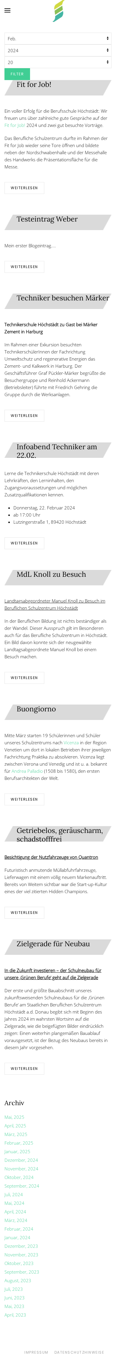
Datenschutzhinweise (79, 1352)
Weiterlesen (24, 187)
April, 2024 (15, 1212)
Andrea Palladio (27, 771)
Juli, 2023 (13, 1289)
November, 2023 (21, 1255)
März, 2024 (15, 1220)
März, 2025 (15, 1134)
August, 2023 (17, 1280)
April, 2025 (15, 1126)
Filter (17, 74)
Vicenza (71, 742)
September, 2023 (21, 1272)
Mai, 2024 (14, 1203)
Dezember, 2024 (21, 1160)
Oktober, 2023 (19, 1263)
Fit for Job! (14, 125)
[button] (7, 10)
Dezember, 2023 (21, 1246)
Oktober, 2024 (19, 1177)
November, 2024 (21, 1169)
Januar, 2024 (17, 1237)
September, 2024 (21, 1186)
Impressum (36, 1352)
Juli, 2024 (13, 1194)
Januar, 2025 (17, 1151)
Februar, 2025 (18, 1143)
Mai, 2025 (14, 1117)
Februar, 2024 (18, 1229)
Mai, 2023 (14, 1306)
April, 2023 (15, 1315)
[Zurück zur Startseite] (58, 10)
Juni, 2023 (14, 1298)
